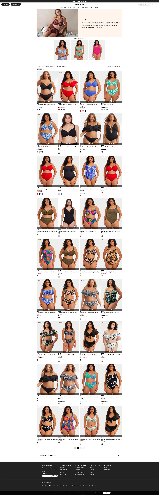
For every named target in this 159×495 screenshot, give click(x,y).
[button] (155, 4)
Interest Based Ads (72, 485)
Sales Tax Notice (85, 485)
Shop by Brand (62, 476)
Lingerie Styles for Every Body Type (81, 472)
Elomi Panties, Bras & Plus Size (48, 455)
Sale (61, 7)
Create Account (107, 469)
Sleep (78, 7)
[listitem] (39, 69)
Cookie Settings (98, 492)
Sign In (105, 467)
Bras (65, 7)
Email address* (44, 473)
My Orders (106, 470)
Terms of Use (79, 485)
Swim (74, 7)
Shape (86, 7)
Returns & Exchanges (64, 470)
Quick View (47, 101)
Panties (69, 7)
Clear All (44, 69)
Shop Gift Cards (63, 474)
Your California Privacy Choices (56, 485)
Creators (91, 472)
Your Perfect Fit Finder (16, 4)
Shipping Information (63, 469)
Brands (97, 7)
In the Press (92, 469)
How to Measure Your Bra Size (80, 474)
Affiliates (91, 470)
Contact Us (62, 472)
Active (82, 7)
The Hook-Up (77, 476)
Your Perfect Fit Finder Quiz (79, 467)
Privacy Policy (65, 485)
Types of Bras (77, 470)
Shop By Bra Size (5, 4)
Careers (91, 467)
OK (106, 492)
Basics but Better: (79, 1)
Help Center (62, 467)
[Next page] (84, 448)
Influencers (92, 474)
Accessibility (91, 485)
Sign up (54, 475)
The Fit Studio (77, 469)
